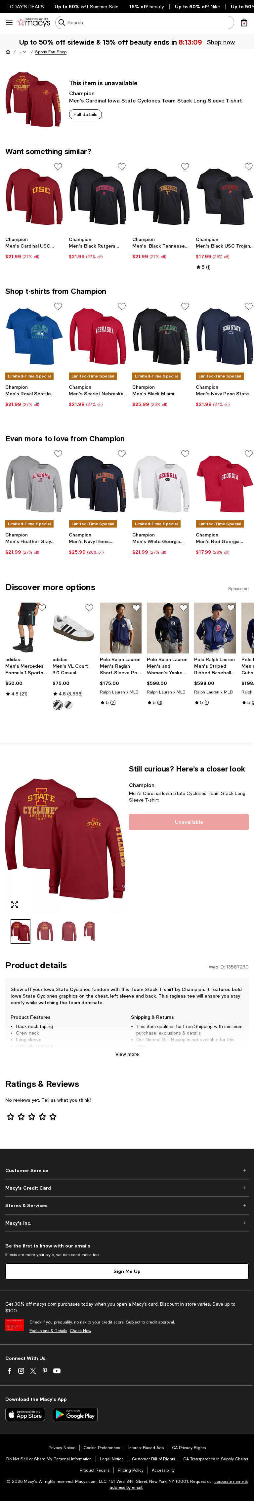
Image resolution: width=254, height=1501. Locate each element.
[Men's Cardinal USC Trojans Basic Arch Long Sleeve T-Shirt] (34, 196)
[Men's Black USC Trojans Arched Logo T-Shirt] (225, 196)
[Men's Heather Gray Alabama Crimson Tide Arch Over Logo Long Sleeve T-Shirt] (34, 484)
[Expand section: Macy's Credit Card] (127, 1188)
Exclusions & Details (48, 1330)
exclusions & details (180, 1033)
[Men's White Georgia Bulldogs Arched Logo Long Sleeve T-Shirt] (161, 484)
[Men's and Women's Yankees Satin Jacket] (168, 628)
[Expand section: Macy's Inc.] (127, 1223)
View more (127, 1054)
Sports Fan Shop (50, 52)
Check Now (80, 1330)
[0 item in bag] (244, 22)
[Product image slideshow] (65, 839)
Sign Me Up (127, 1271)
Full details (85, 114)
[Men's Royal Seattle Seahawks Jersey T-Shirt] (34, 336)
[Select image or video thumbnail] (20, 931)
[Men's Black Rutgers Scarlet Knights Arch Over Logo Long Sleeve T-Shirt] (98, 196)
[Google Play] (75, 1414)
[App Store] (25, 1414)
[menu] (9, 22)
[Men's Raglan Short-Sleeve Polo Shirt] (121, 628)
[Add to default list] (58, 167)
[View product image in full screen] (15, 905)
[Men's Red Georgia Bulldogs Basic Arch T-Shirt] (225, 484)
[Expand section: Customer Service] (127, 1170)
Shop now (221, 42)
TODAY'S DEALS (25, 6)
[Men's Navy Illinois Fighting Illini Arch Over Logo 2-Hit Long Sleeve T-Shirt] (98, 484)
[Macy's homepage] (8, 52)
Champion (82, 93)
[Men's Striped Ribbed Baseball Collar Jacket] (215, 628)
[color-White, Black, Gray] (58, 705)
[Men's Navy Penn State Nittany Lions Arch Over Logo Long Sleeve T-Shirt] (225, 336)
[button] (23, 52)
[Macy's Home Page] (33, 22)
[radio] (58, 705)
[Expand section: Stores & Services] (127, 1205)
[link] (34, 248)
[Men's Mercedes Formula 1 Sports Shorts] (26, 628)
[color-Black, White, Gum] (68, 705)
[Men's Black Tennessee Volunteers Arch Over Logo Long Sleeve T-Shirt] (161, 196)
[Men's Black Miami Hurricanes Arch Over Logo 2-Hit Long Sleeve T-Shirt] (161, 336)
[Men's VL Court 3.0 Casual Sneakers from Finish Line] (74, 628)
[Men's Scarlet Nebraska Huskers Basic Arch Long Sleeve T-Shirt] (98, 336)
